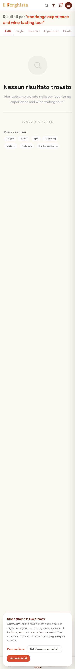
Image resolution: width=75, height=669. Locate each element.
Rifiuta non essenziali (44, 648)
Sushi (23, 138)
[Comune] (54, 5)
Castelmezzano (48, 145)
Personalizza (16, 648)
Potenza (27, 145)
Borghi (19, 31)
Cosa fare (34, 31)
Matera (10, 145)
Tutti (8, 31)
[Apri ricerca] (46, 5)
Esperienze (51, 31)
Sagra (10, 138)
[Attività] (61, 5)
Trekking (50, 138)
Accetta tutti (18, 658)
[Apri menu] (68, 5)
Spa (36, 138)
